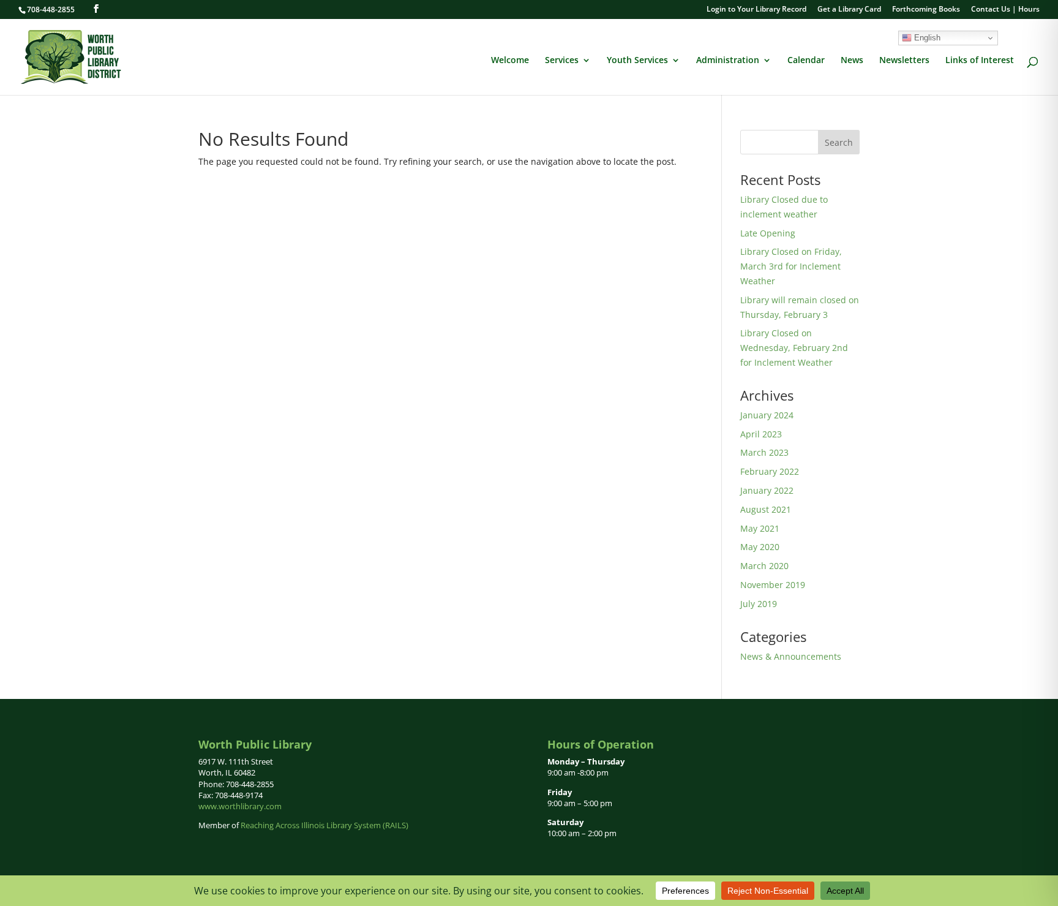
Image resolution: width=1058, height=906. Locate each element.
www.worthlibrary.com (240, 806)
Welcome (510, 61)
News (852, 61)
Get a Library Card (849, 10)
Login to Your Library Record (756, 10)
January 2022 (767, 490)
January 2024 (767, 415)
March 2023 (764, 452)
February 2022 (769, 471)
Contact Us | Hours (1005, 10)
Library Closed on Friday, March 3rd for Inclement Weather (791, 266)
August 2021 (765, 509)
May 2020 (759, 547)
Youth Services (637, 61)
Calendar (806, 61)
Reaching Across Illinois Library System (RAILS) (324, 825)
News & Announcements (790, 656)
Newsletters (904, 61)
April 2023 (761, 434)
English (926, 37)
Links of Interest (979, 61)
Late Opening (767, 233)
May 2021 (759, 528)
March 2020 (764, 566)
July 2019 (758, 604)
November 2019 (772, 585)
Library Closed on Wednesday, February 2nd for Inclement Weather (794, 347)
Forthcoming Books (926, 10)
